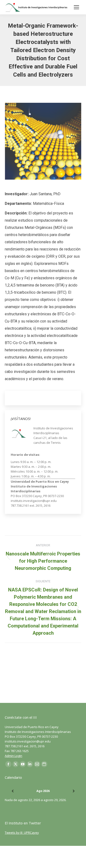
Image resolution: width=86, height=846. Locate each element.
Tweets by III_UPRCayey (22, 832)
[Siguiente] (73, 791)
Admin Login (13, 756)
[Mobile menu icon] (76, 7)
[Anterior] (12, 791)
